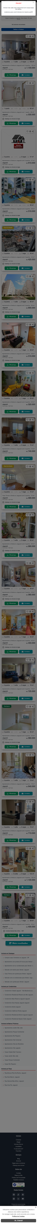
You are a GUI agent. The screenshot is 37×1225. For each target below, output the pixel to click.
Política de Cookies (18, 1216)
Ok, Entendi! (18, 1220)
